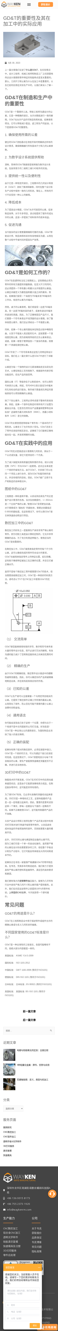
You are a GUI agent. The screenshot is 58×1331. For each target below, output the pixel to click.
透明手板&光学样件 (12, 1141)
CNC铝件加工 (9, 1136)
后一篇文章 (29, 1020)
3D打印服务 (8, 1146)
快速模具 (7, 1155)
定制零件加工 (25, 881)
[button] (29, 4)
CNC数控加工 (9, 1132)
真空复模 (7, 1150)
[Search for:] (29, 1030)
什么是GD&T (32, 70)
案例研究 (7, 1127)
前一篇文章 (29, 1011)
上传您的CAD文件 (17, 892)
